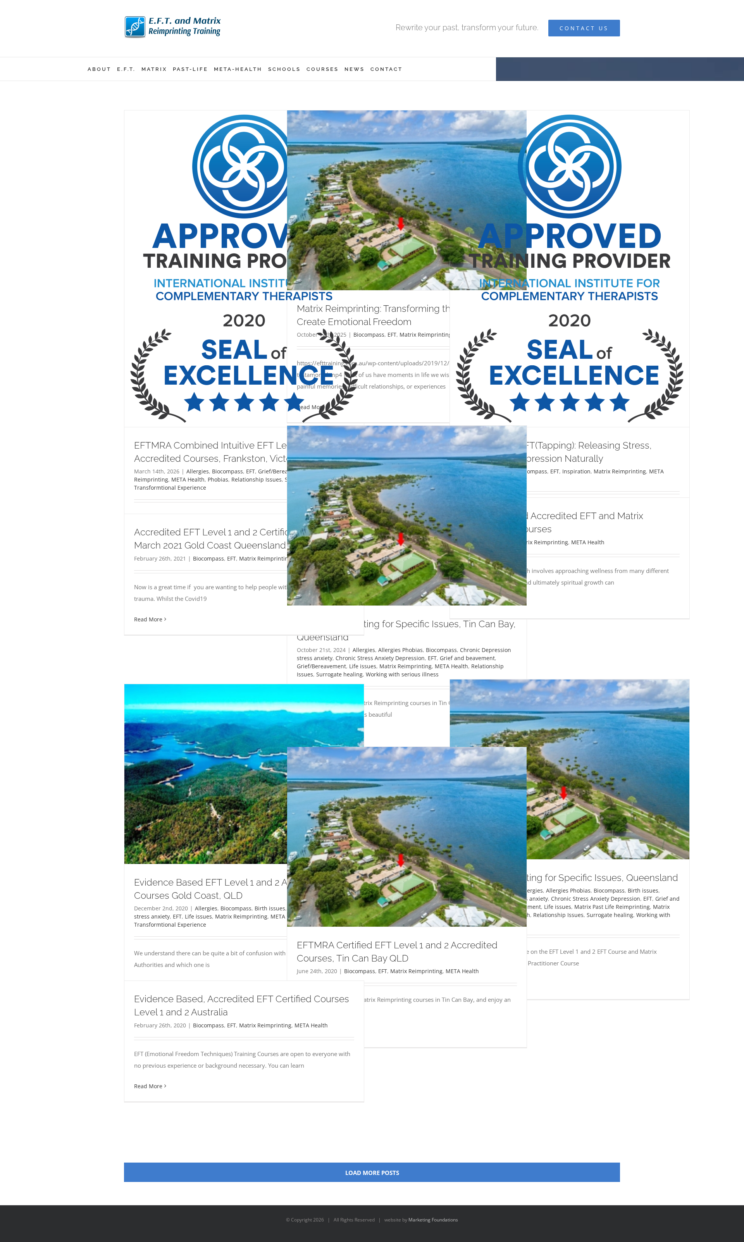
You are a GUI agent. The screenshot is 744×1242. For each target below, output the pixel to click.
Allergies (197, 471)
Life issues (362, 666)
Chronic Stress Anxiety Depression (380, 658)
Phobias (218, 479)
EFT (250, 471)
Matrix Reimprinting (426, 334)
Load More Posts (372, 1173)
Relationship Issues (256, 479)
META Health (188, 479)
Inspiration (576, 471)
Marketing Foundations (433, 1219)
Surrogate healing (339, 674)
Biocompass (227, 471)
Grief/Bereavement (321, 666)
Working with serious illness (402, 674)
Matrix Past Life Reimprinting (612, 906)
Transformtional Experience (170, 487)
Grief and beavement (467, 658)
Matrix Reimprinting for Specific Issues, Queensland (569, 877)
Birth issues (643, 890)
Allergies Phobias (400, 650)
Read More (148, 619)
